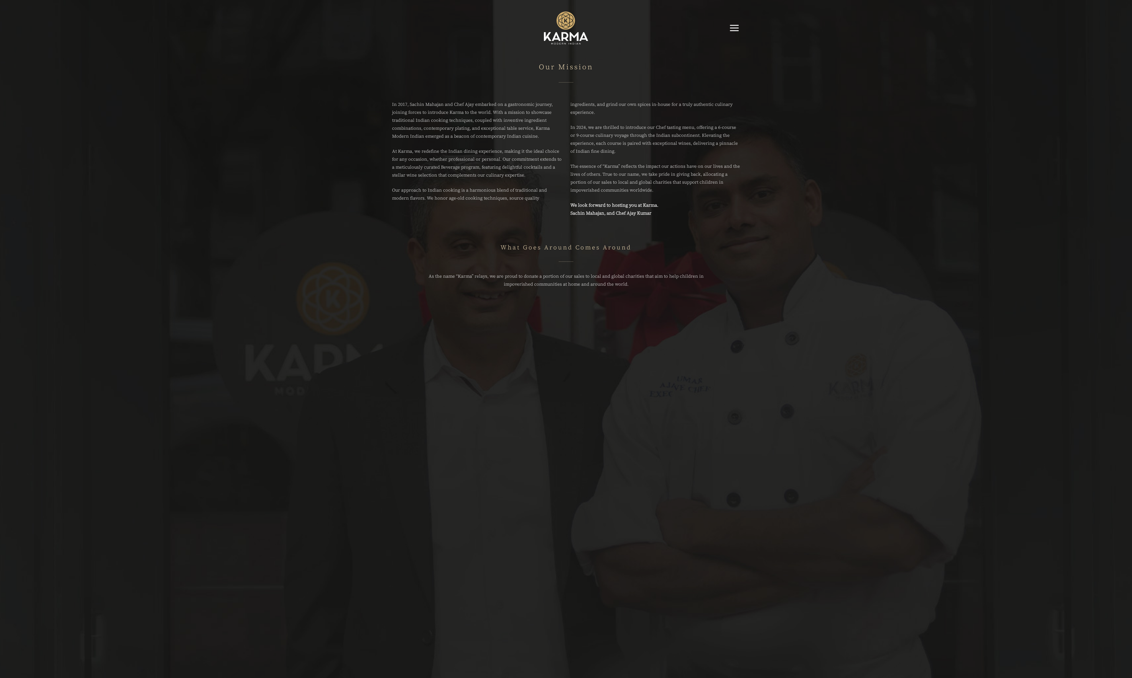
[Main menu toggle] (734, 28)
